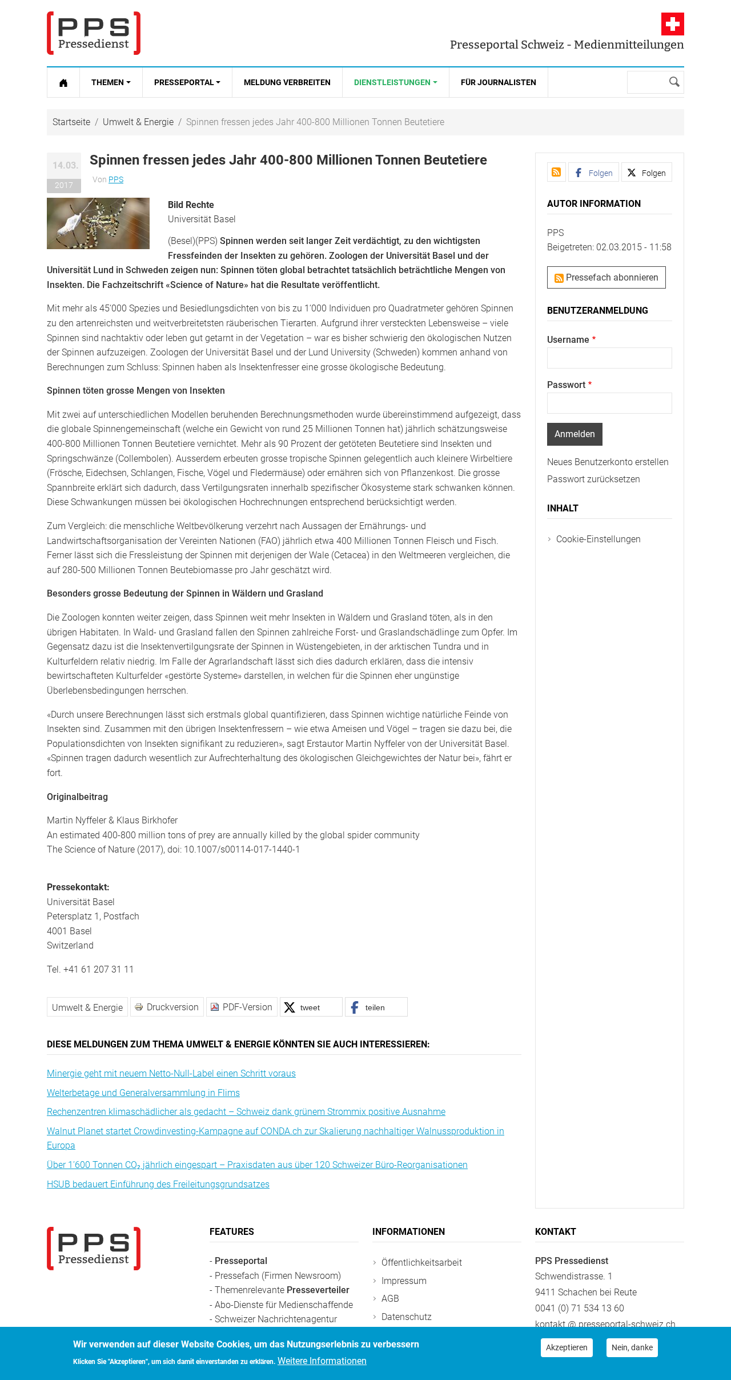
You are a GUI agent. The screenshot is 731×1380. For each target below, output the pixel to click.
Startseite (71, 122)
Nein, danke (632, 1347)
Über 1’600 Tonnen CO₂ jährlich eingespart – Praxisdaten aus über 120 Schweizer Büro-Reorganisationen (257, 1164)
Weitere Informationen (322, 1360)
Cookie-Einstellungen (598, 539)
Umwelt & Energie (138, 122)
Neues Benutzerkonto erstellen (608, 462)
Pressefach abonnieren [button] (611, 277)
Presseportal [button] (184, 82)
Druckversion (173, 1007)
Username (568, 339)
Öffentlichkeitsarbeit (421, 1262)
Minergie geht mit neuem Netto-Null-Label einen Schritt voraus (171, 1073)
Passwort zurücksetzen (593, 479)
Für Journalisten (498, 82)
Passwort (566, 384)
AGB (390, 1298)
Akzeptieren (567, 1347)
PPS (116, 179)
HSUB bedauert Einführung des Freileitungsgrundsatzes (158, 1184)
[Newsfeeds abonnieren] (556, 172)
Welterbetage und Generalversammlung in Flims (143, 1092)
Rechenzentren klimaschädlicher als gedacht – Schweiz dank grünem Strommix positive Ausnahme (246, 1111)
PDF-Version (247, 1007)
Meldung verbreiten (287, 82)
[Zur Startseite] (63, 82)
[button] (98, 222)
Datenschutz (406, 1316)
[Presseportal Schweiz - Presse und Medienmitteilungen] (93, 33)
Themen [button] (107, 82)
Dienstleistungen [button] (392, 82)
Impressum (404, 1280)
